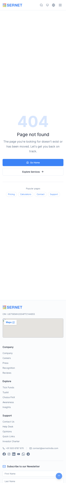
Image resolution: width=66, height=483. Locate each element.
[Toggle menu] (60, 5)
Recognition (9, 368)
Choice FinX (9, 397)
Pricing (11, 194)
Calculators (25, 194)
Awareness (8, 402)
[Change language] (53, 5)
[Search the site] (41, 5)
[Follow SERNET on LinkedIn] (13, 454)
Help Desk (8, 426)
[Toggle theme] (47, 5)
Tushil (5, 392)
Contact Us (8, 421)
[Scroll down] (59, 476)
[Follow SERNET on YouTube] (18, 454)
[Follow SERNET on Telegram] (28, 454)
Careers (7, 358)
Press (5, 363)
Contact (41, 194)
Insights (7, 407)
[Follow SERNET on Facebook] (4, 454)
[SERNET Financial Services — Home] (12, 5)
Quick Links (9, 436)
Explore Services (31, 171)
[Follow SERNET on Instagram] (9, 454)
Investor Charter (11, 441)
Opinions (7, 431)
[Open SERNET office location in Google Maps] (33, 328)
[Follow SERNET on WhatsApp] (23, 454)
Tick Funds (8, 387)
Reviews (7, 372)
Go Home (35, 162)
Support (54, 194)
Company (8, 353)
